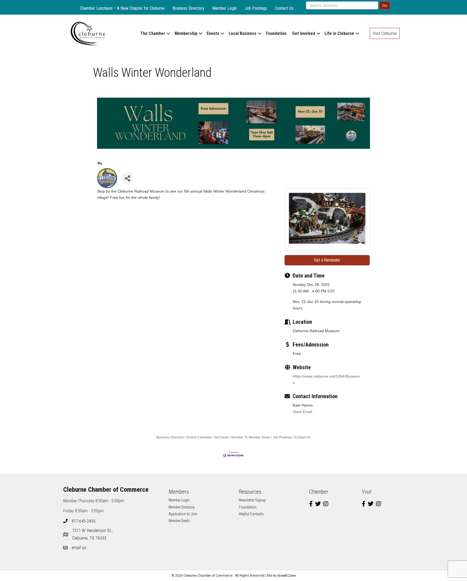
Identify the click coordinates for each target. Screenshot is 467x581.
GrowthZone (286, 575)
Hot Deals (221, 437)
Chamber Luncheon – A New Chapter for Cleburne (122, 8)
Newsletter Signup (252, 500)
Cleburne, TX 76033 (93, 534)
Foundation (276, 33)
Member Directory (182, 507)
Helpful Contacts (251, 514)
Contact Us (284, 8)
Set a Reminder (327, 260)
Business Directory (188, 8)
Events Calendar (199, 437)
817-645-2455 (83, 521)
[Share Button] (127, 178)
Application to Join (183, 514)
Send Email (302, 412)
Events (213, 33)
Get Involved (303, 33)
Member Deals (179, 521)
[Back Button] (99, 164)
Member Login (224, 8)
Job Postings (256, 8)
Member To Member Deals (250, 437)
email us (79, 547)
